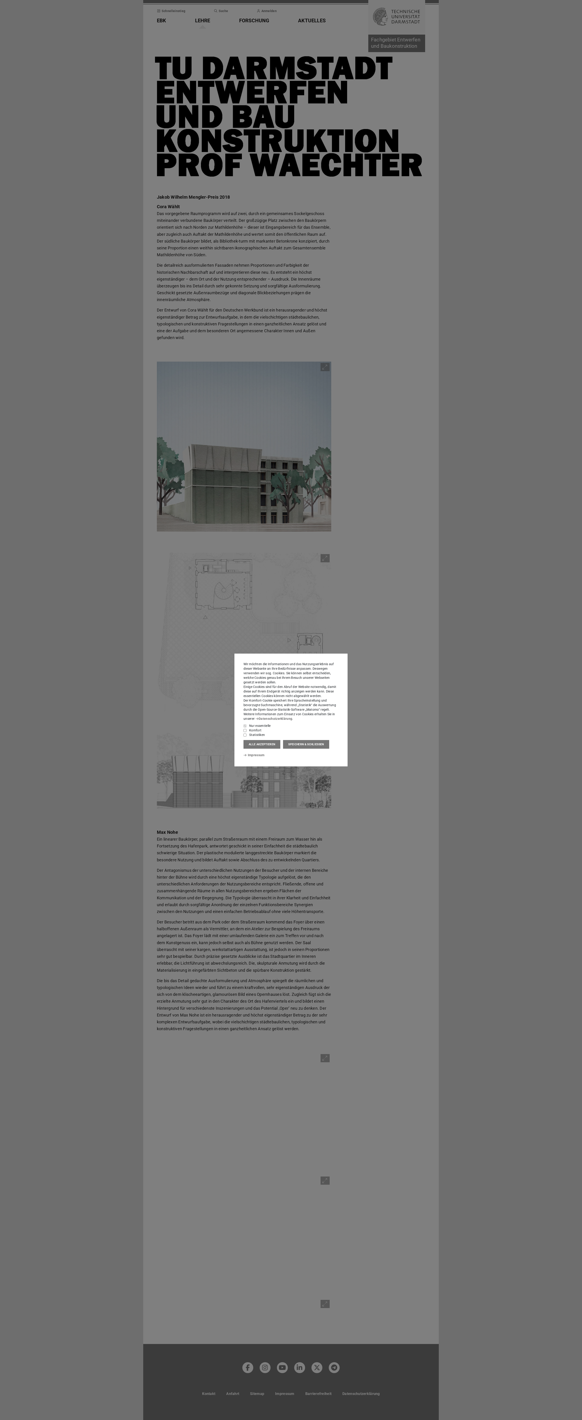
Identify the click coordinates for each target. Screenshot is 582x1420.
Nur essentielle (260, 726)
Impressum (256, 755)
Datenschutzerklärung (275, 718)
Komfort (255, 730)
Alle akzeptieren (262, 744)
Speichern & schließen (306, 744)
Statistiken (257, 735)
